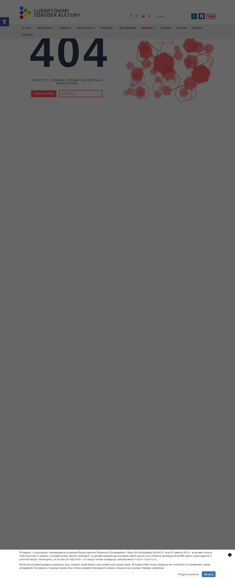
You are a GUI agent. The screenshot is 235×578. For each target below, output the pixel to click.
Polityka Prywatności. (145, 559)
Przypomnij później (188, 574)
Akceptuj (208, 574)
